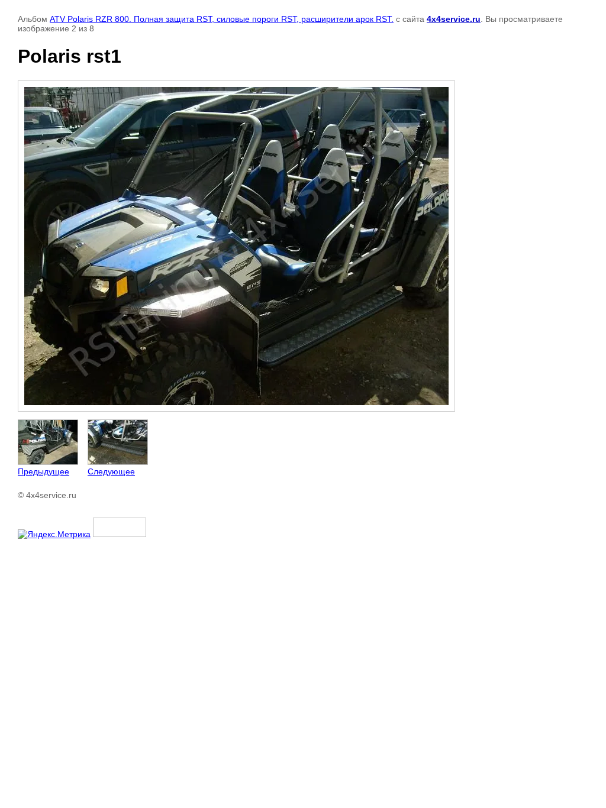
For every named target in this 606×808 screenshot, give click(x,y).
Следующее (111, 471)
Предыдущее (43, 471)
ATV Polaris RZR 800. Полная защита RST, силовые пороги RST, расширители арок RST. (222, 19)
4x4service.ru (454, 19)
